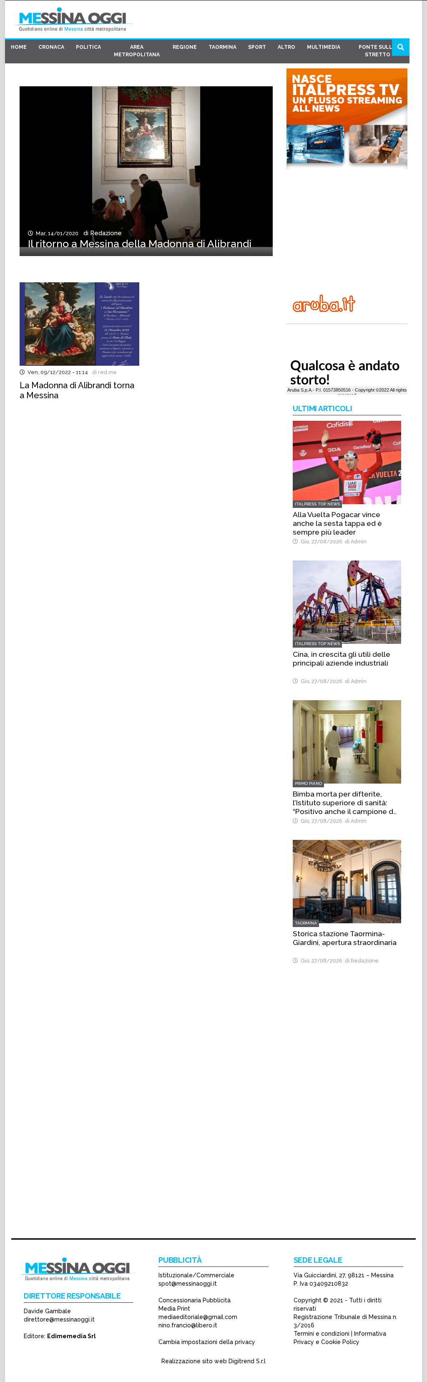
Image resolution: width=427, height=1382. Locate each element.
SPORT (257, 47)
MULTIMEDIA (323, 47)
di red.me (103, 372)
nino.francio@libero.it (187, 1325)
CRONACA (51, 47)
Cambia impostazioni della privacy (206, 1342)
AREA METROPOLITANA (137, 51)
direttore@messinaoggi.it (59, 1319)
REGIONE (185, 47)
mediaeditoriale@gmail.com (197, 1317)
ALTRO (286, 47)
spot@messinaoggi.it (187, 1283)
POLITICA (88, 47)
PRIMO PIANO (308, 783)
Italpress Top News (317, 504)
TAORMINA (222, 47)
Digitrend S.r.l (247, 1361)
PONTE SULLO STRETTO (378, 51)
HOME (19, 47)
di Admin (354, 541)
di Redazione (101, 233)
